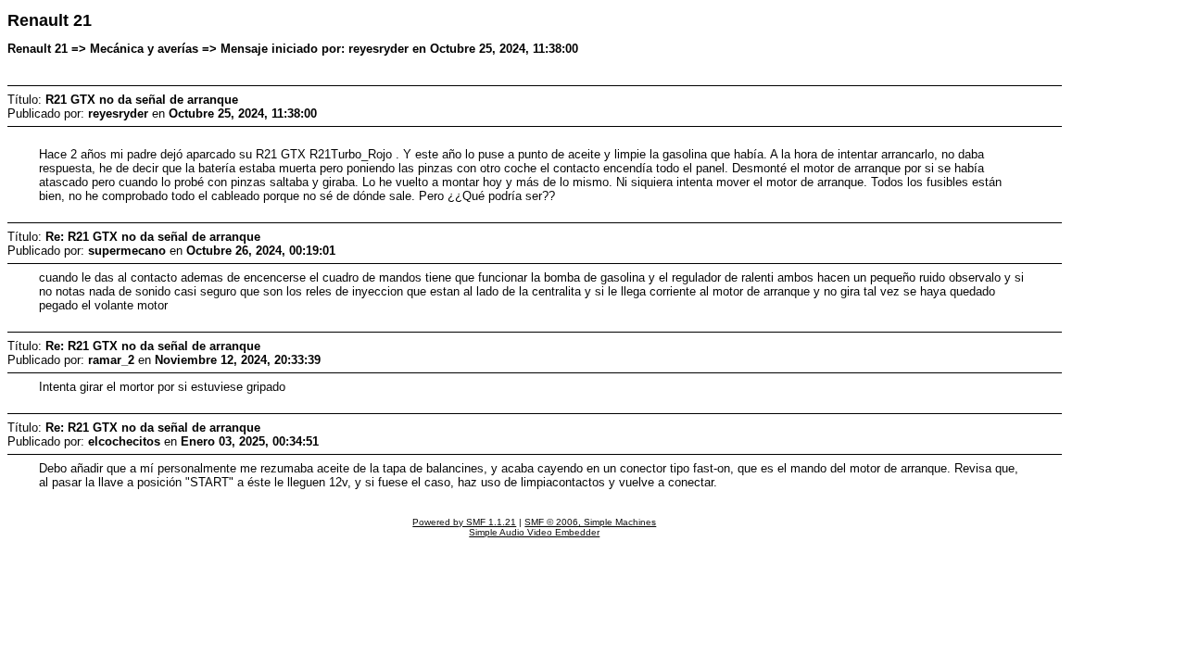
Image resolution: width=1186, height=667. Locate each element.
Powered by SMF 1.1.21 (464, 522)
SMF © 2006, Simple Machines (590, 522)
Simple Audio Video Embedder (534, 532)
